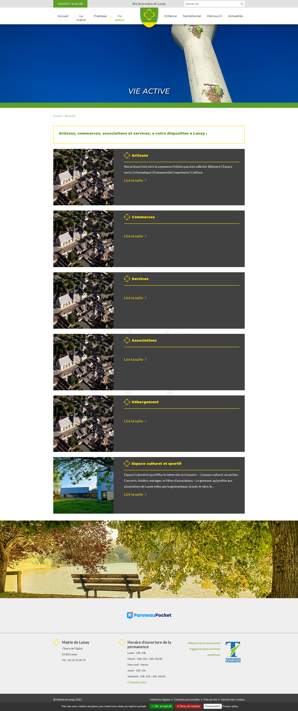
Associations (144, 340)
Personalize (212, 706)
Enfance (171, 16)
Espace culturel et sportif (156, 464)
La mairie (81, 18)
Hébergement (145, 402)
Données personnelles (187, 699)
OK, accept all (162, 706)
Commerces (143, 217)
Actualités (235, 16)
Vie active (119, 18)
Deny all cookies (189, 706)
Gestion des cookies (233, 699)
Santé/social (192, 16)
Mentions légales (160, 699)
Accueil (63, 16)
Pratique (100, 16)
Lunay (149, 19)
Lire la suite (133, 180)
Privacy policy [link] (230, 706)
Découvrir (214, 16)
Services (140, 279)
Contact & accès (70, 3)
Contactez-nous (136, 682)
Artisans (140, 155)
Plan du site (210, 699)
